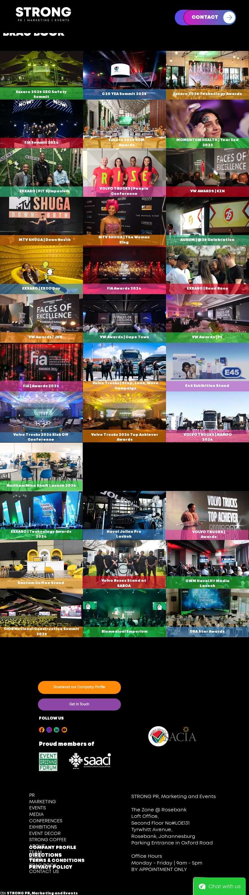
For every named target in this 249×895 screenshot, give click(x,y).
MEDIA (36, 814)
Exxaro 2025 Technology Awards (207, 94)
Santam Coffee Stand (41, 583)
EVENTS (37, 808)
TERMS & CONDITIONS (57, 861)
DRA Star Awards (207, 631)
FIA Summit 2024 (41, 142)
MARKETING (42, 802)
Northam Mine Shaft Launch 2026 (41, 485)
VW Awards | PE (207, 337)
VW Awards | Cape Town (124, 337)
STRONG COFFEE (47, 840)
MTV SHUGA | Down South (45, 240)
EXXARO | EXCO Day (41, 288)
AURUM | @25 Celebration (207, 240)
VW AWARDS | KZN (207, 191)
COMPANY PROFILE (52, 848)
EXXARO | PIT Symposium (44, 191)
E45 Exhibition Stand (207, 386)
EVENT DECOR (45, 833)
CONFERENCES (45, 821)
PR (32, 795)
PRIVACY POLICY (50, 867)
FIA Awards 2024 (124, 288)
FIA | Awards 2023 (41, 386)
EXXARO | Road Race (207, 288)
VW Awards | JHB (45, 337)
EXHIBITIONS (43, 827)
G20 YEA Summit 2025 (124, 94)
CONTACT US (44, 871)
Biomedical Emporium (124, 631)
